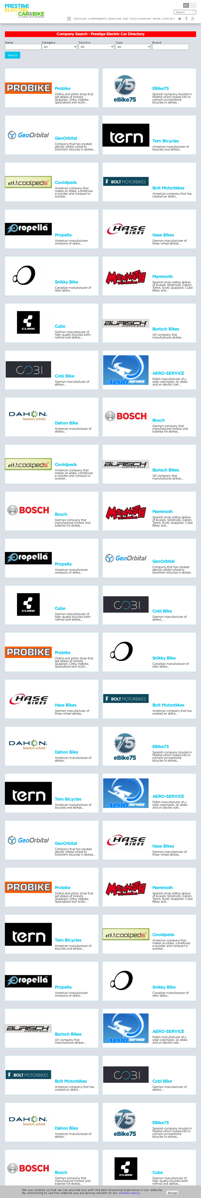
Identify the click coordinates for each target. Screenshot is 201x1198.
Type (118, 42)
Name (9, 42)
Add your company (137, 19)
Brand (156, 42)
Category (49, 42)
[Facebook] (186, 19)
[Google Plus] (193, 19)
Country (85, 42)
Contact (168, 19)
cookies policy (129, 1192)
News (157, 19)
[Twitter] (180, 19)
